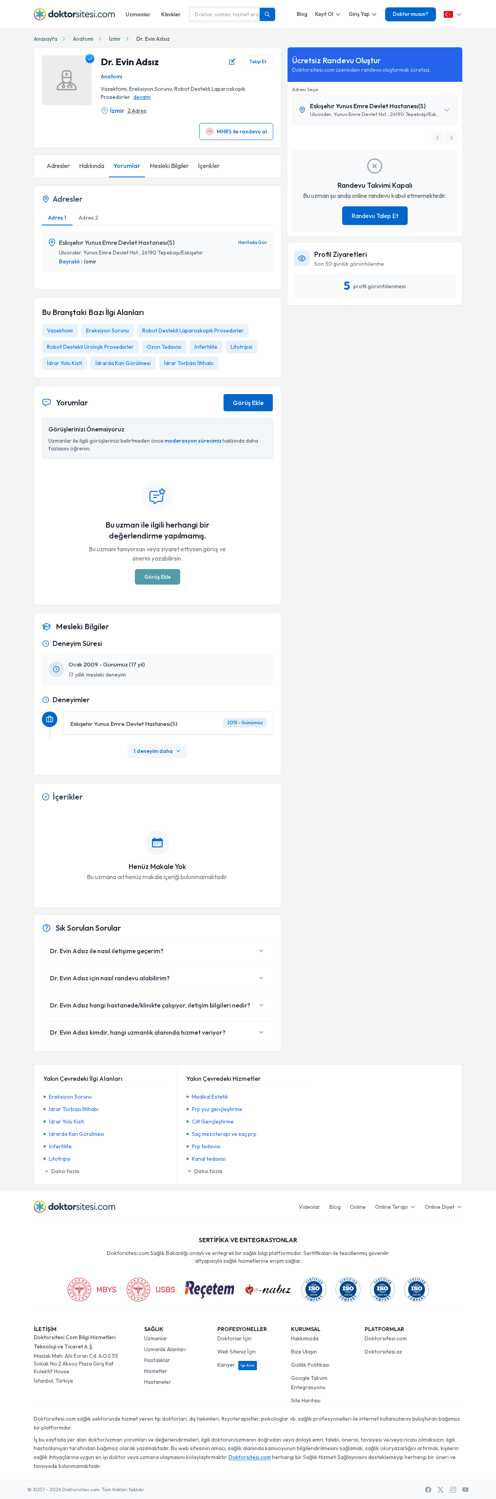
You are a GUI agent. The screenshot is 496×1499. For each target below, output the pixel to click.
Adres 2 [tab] (88, 217)
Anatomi (83, 38)
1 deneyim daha (153, 751)
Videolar (309, 1206)
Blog (302, 14)
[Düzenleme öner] (232, 61)
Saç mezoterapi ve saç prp (224, 1133)
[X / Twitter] (440, 1490)
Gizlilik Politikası (310, 1364)
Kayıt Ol (324, 14)
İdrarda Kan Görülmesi (123, 363)
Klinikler (171, 14)
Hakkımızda (305, 1338)
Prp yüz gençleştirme (217, 1109)
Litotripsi (241, 346)
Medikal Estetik (210, 1096)
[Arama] (267, 14)
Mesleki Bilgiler (169, 166)
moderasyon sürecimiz (193, 440)
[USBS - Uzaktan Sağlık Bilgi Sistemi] (151, 1289)
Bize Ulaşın (304, 1351)
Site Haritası (305, 1400)
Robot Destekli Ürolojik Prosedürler (90, 346)
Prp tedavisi (206, 1146)
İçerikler (209, 166)
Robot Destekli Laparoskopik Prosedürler (193, 330)
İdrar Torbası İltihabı (189, 363)
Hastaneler (157, 1381)
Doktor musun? (410, 14)
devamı (142, 96)
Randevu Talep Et (374, 216)
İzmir (115, 38)
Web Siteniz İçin (236, 1351)
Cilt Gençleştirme (213, 1121)
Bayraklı (69, 261)
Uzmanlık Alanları (165, 1349)
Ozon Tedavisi (164, 346)
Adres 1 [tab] (57, 217)
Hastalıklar (157, 1360)
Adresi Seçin (305, 89)
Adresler (58, 166)
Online (358, 1206)
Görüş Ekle (248, 403)
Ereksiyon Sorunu (107, 330)
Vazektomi (60, 330)
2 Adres (136, 110)
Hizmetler (155, 1370)
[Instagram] (453, 1490)
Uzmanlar (138, 14)
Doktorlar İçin (234, 1338)
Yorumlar (127, 166)
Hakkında (91, 166)
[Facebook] (428, 1490)
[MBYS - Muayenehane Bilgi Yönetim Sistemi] (92, 1289)
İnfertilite (206, 346)
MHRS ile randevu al (242, 131)
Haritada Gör (252, 242)
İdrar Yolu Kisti (64, 363)
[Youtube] (465, 1490)
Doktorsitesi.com (386, 1338)
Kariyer (236, 1364)
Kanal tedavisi (209, 1158)
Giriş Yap (359, 14)
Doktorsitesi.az (383, 1351)
